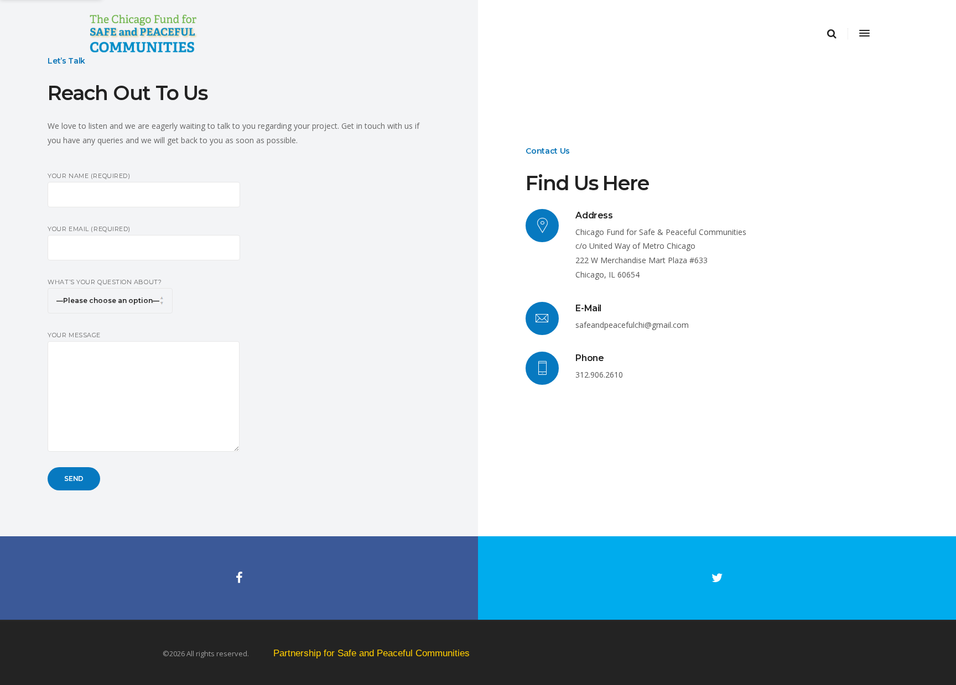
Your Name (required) (89, 176)
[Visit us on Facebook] (239, 578)
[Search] (831, 34)
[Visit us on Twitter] (717, 578)
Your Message (74, 335)
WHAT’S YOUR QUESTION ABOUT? (105, 282)
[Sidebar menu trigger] (863, 33)
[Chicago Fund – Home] (396, 33)
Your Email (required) (89, 229)
